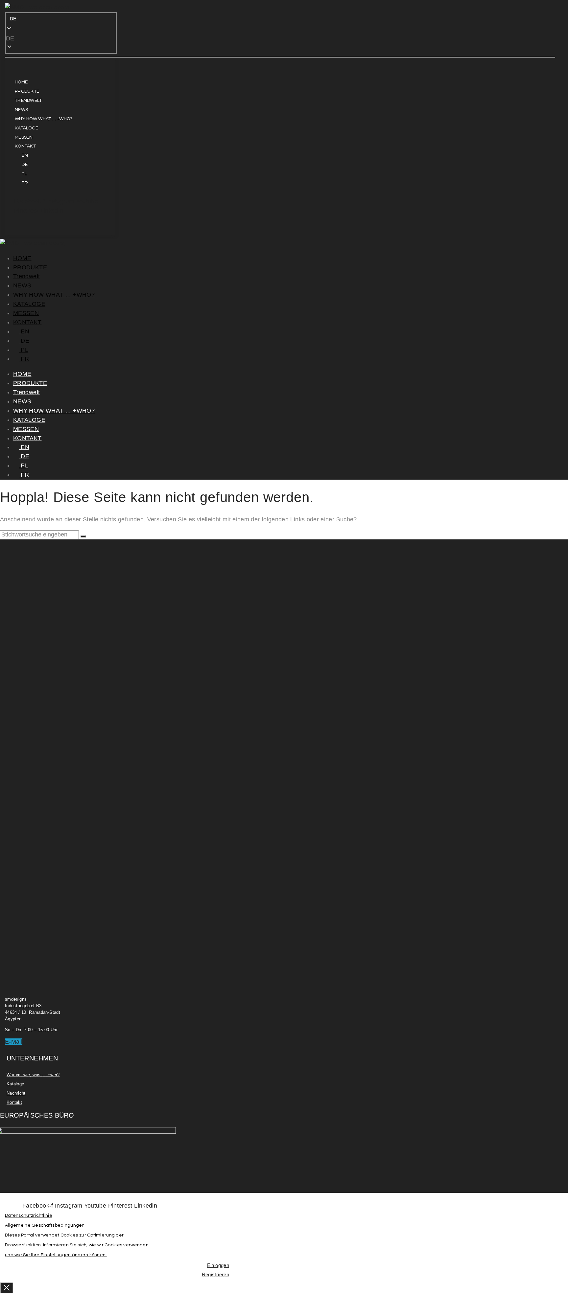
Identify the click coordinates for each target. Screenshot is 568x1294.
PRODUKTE (30, 267)
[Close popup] (6, 1288)
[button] (61, 38)
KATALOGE (29, 304)
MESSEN (26, 313)
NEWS (22, 285)
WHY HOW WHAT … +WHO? (54, 294)
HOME (22, 258)
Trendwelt (26, 276)
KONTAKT (27, 322)
